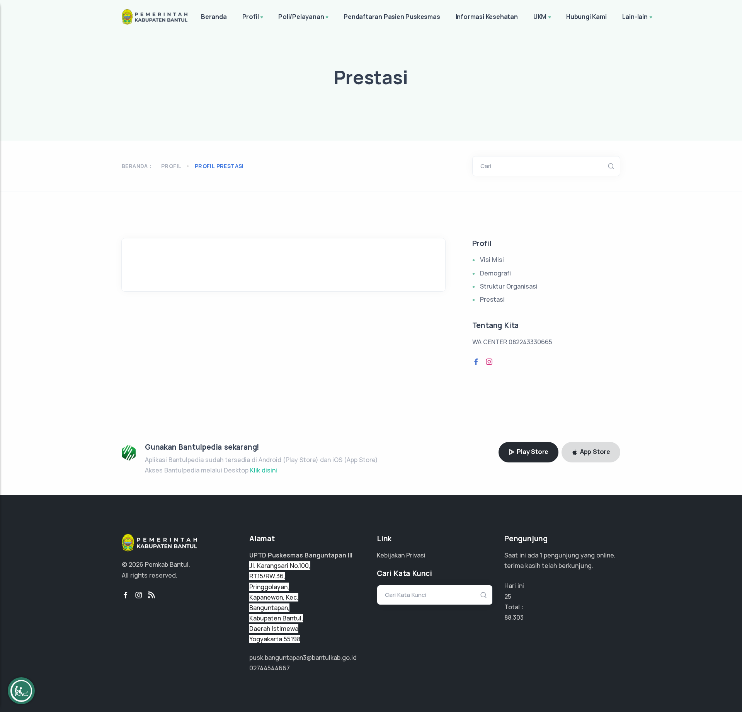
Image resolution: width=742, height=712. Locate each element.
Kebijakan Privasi (401, 555)
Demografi (495, 273)
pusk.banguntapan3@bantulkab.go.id (303, 657)
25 (507, 596)
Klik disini (263, 470)
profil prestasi (219, 166)
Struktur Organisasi (509, 286)
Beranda (214, 16)
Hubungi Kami (586, 16)
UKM (539, 16)
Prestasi (492, 299)
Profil (250, 16)
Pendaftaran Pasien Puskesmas (392, 16)
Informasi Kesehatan (487, 16)
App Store (594, 451)
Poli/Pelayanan (301, 16)
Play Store (531, 451)
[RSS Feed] (151, 595)
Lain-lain (635, 16)
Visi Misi (492, 259)
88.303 (514, 617)
